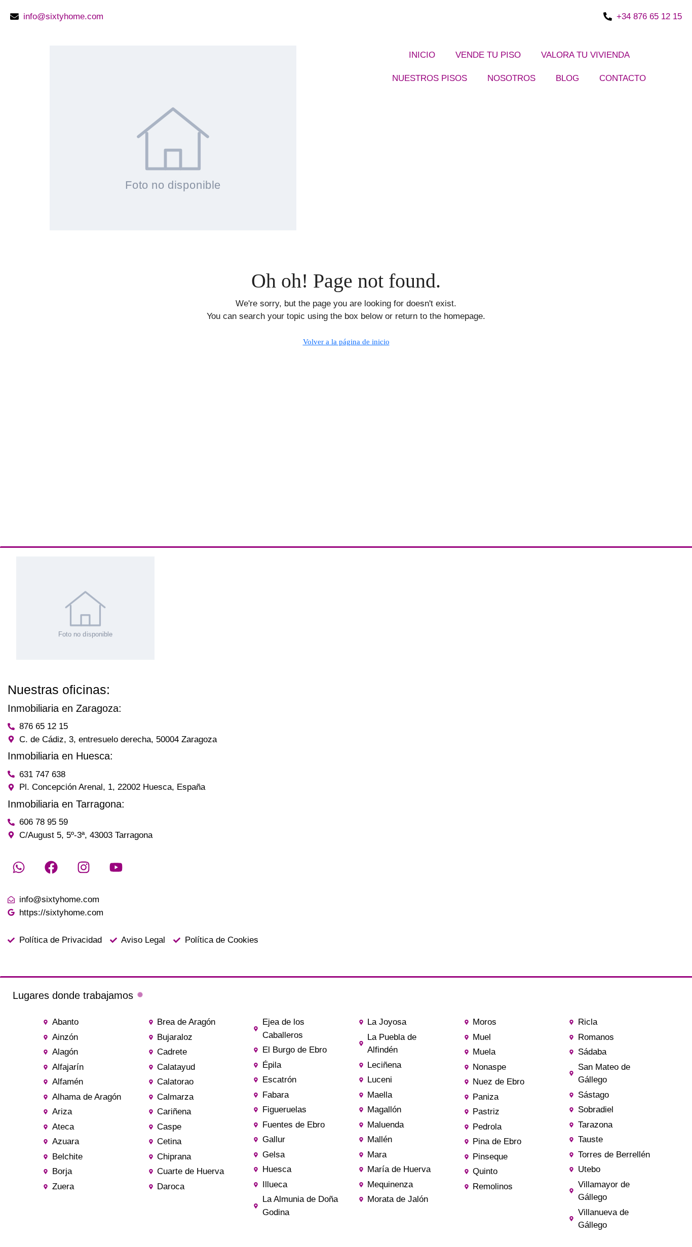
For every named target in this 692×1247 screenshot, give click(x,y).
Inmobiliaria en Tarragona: (66, 804)
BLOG (567, 78)
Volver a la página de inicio (346, 342)
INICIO (422, 55)
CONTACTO (622, 78)
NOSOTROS (511, 78)
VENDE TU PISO (488, 55)
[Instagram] (83, 867)
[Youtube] (116, 867)
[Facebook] (51, 867)
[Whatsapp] (19, 867)
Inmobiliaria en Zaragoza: (65, 708)
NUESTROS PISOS (429, 78)
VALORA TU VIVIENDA (585, 55)
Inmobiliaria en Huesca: (60, 755)
